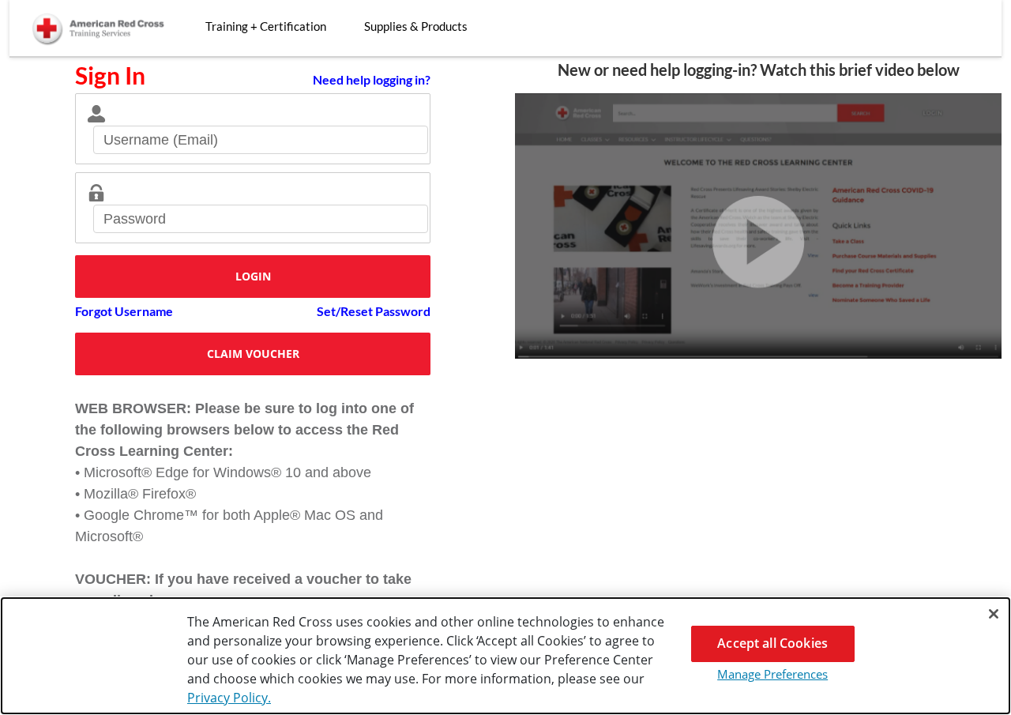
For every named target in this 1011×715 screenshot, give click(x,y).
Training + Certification (265, 26)
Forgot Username (124, 310)
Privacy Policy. (229, 697)
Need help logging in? (371, 79)
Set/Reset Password (373, 310)
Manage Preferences (772, 674)
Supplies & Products (416, 26)
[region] (505, 655)
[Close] (993, 613)
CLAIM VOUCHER (253, 353)
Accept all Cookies (772, 643)
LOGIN (253, 276)
